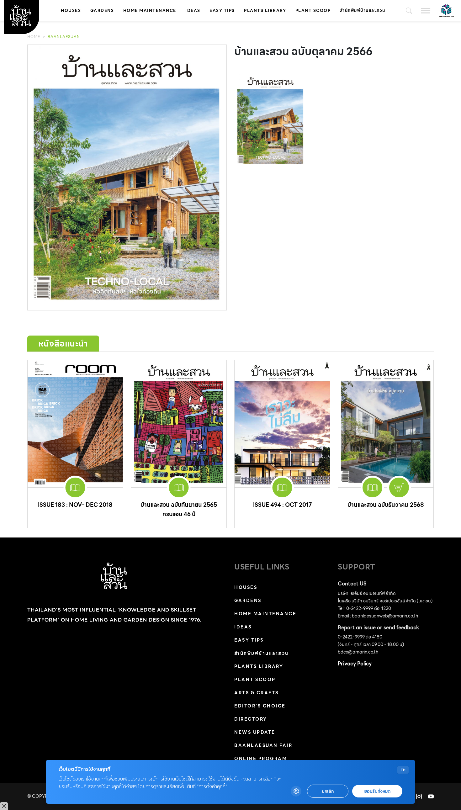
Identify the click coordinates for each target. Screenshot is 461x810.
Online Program (260, 758)
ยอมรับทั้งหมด (377, 791)
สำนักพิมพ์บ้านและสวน (362, 10)
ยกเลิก (328, 791)
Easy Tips (222, 10)
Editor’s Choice (260, 705)
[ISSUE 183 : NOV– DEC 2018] (75, 423)
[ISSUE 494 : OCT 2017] (282, 423)
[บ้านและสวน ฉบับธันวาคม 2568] (385, 423)
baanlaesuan (64, 37)
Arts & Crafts (256, 692)
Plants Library (265, 10)
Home (33, 37)
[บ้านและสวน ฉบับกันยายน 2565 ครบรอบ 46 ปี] (178, 423)
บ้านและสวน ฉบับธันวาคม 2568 (385, 504)
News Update (254, 732)
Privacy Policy (355, 664)
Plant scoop (313, 10)
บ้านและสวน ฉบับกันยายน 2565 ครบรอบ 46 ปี (178, 509)
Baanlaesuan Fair (263, 745)
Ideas (192, 10)
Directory (250, 719)
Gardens (102, 10)
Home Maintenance (149, 10)
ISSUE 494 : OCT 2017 (282, 504)
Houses (71, 10)
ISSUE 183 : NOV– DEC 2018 (75, 504)
